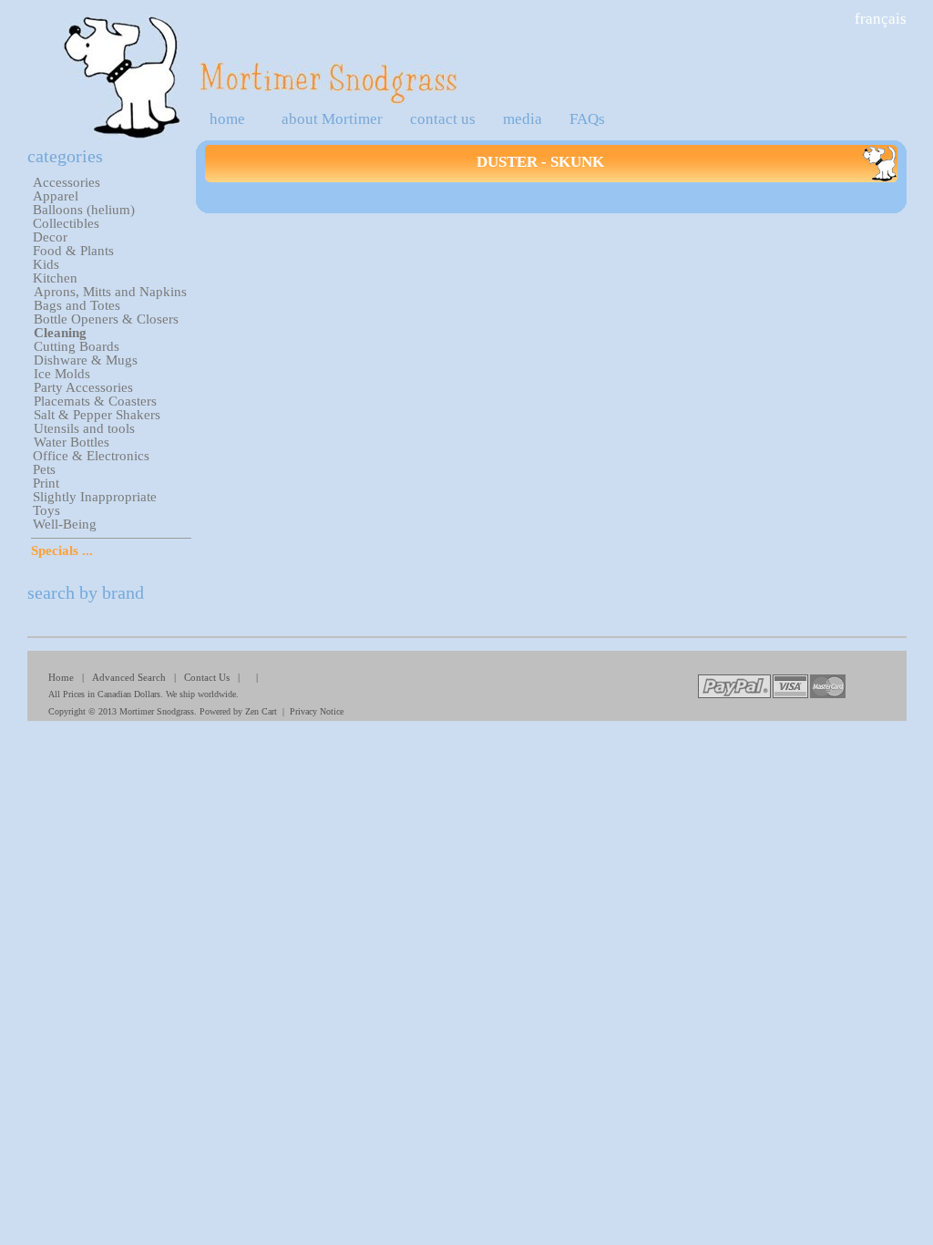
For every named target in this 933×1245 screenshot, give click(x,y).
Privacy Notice (316, 711)
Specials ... (62, 550)
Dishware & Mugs (86, 360)
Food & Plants (73, 250)
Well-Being (65, 524)
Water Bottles (71, 442)
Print (46, 483)
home (227, 119)
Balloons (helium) (84, 209)
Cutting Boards (76, 346)
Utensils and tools (84, 428)
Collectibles (66, 223)
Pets (44, 469)
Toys (46, 510)
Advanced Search (129, 677)
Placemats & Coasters (95, 401)
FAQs (587, 119)
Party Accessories (83, 387)
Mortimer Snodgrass (156, 711)
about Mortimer (332, 119)
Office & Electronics (91, 455)
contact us (443, 119)
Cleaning (60, 332)
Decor (50, 237)
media (522, 119)
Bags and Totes (77, 305)
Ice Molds (62, 373)
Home (61, 677)
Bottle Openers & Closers (106, 319)
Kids (46, 264)
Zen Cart (261, 711)
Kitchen (55, 278)
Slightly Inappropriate (95, 496)
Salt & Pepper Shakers (97, 414)
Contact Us (207, 677)
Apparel (55, 196)
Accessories (66, 182)
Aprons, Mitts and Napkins (110, 291)
